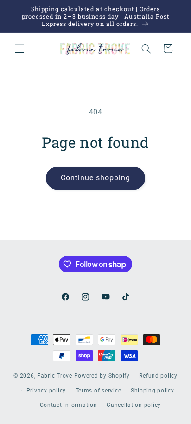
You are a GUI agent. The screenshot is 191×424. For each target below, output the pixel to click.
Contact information (68, 405)
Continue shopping (96, 177)
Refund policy (158, 376)
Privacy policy (46, 390)
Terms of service (98, 390)
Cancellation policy (134, 405)
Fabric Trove (54, 376)
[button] (19, 48)
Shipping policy (152, 390)
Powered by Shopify (102, 376)
